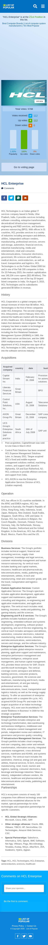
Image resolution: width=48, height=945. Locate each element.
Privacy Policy (18, 926)
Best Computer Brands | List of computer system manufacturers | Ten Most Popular (24, 24)
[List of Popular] (8, 5)
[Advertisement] (24, 55)
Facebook (4, 198)
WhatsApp (18, 198)
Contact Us (31, 926)
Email (25, 198)
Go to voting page (24, 167)
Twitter (11, 198)
